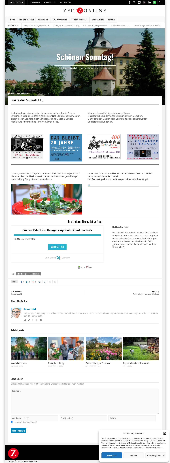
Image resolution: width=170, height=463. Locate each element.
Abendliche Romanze (104, 26)
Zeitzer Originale (79, 19)
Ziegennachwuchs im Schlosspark (136, 363)
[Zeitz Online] (85, 10)
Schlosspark (34, 273)
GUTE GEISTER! (98, 19)
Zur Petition (57, 247)
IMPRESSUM (36, 2)
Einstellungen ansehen (155, 455)
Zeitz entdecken (26, 19)
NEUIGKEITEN (43, 19)
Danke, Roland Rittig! (56, 363)
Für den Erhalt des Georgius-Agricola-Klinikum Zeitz (57, 230)
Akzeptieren (111, 455)
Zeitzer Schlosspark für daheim (98, 363)
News (18, 94)
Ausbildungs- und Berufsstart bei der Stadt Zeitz (137, 26)
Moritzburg (21, 273)
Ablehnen (133, 455)
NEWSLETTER (67, 2)
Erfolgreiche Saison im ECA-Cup (50, 26)
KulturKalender (59, 19)
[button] (164, 433)
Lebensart (107, 68)
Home (12, 19)
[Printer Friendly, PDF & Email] (85, 267)
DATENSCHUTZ (51, 2)
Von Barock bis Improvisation (79, 26)
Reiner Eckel (30, 309)
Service (111, 19)
